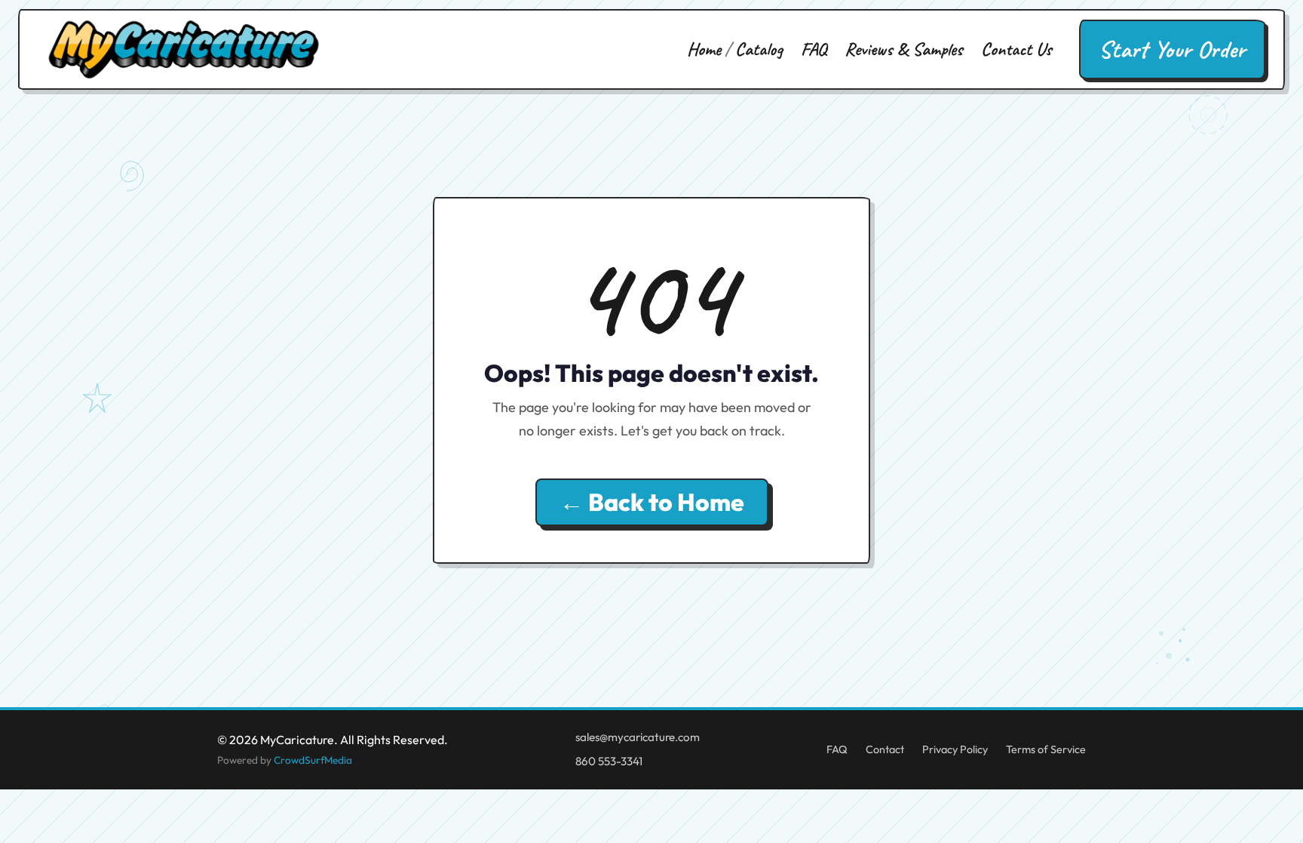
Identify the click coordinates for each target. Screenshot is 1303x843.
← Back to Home (652, 502)
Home (704, 49)
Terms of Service (1046, 749)
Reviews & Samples (904, 49)
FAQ (813, 49)
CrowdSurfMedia (313, 760)
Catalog (759, 49)
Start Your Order (1172, 49)
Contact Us (1016, 49)
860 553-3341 (608, 761)
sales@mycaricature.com (637, 737)
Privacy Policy (955, 749)
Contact (885, 749)
